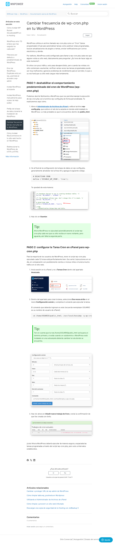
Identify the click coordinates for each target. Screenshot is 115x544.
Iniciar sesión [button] (102, 4)
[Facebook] (28, 460)
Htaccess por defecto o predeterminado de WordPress (14, 58)
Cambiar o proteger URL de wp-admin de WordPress (48, 491)
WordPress (24, 14)
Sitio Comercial (66, 539)
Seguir (87, 35)
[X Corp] (31, 460)
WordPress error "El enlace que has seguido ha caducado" (14, 45)
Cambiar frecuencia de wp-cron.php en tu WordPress (14, 124)
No (65, 473)
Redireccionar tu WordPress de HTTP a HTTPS (13, 149)
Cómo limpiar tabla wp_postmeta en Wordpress (45, 495)
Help (76, 4)
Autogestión (67, 4)
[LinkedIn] (34, 460)
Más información (12, 156)
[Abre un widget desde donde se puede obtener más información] (106, 540)
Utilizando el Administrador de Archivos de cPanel (46, 499)
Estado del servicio (92, 539)
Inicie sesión (31, 526)
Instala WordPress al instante (14, 88)
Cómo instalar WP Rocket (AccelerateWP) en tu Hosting (14, 32)
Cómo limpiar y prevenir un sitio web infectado (45, 504)
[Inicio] (14, 4)
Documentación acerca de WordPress (43, 14)
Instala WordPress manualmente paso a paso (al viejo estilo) (14, 99)
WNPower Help (12, 14)
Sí (53, 473)
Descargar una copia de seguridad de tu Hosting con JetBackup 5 (53, 508)
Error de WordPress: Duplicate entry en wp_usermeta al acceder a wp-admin (14, 74)
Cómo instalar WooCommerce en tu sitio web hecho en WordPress (14, 137)
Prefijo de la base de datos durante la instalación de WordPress (14, 112)
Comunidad (84, 4)
